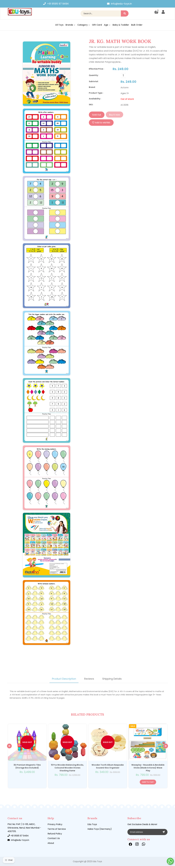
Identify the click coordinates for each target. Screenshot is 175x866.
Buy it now (114, 114)
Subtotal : (94, 81)
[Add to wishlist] (27, 779)
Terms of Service (57, 829)
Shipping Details (112, 678)
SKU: (91, 104)
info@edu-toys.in (121, 3)
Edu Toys (92, 824)
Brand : (92, 87)
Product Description (64, 678)
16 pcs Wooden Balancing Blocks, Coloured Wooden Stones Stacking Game (67, 767)
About (51, 843)
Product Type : (96, 93)
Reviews (89, 678)
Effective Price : (96, 68)
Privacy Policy (55, 824)
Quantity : (94, 75)
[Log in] (163, 12)
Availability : (95, 98)
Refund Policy (55, 833)
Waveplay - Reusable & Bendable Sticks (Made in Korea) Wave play (147, 767)
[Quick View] (24, 779)
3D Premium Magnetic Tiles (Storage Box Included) (27, 766)
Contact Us (54, 838)
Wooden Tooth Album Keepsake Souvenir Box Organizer (108, 766)
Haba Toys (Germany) (100, 829)
